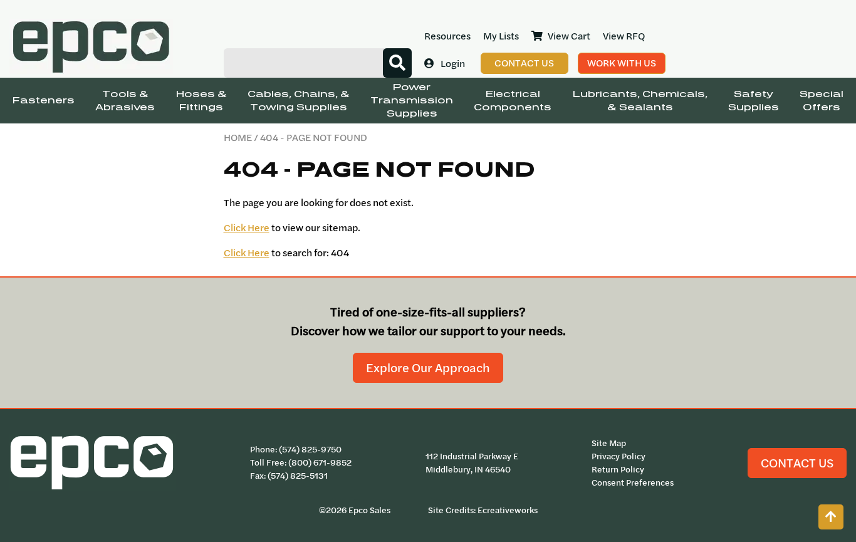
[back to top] (830, 516)
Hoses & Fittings (201, 101)
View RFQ (624, 36)
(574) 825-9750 (310, 449)
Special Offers (821, 101)
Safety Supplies (753, 101)
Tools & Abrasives (125, 101)
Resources (447, 36)
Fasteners (44, 100)
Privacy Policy (618, 456)
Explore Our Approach (428, 367)
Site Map (609, 443)
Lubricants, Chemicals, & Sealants (640, 101)
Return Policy (618, 469)
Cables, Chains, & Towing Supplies (299, 101)
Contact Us (524, 63)
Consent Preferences (633, 482)
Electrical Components (512, 101)
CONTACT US (797, 463)
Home (238, 137)
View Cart (569, 36)
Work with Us (621, 63)
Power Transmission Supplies (411, 100)
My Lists (501, 36)
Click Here (246, 227)
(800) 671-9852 (320, 462)
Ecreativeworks (508, 510)
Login (453, 63)
